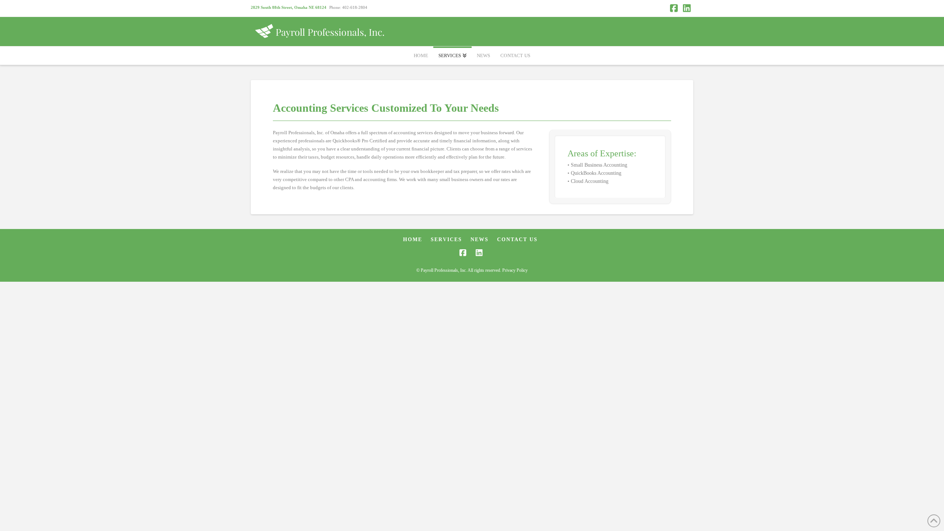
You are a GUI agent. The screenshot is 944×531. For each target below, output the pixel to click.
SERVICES (446, 239)
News (480, 239)
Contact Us (517, 239)
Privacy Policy (515, 270)
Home (412, 239)
